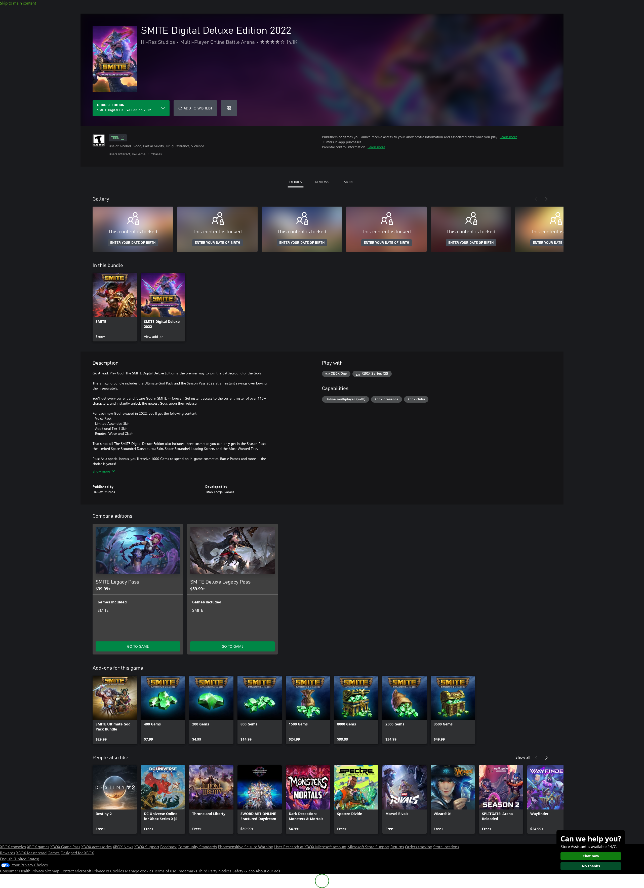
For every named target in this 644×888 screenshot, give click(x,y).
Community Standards (197, 846)
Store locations (446, 846)
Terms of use (165, 870)
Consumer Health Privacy (22, 870)
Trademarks (187, 870)
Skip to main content (18, 3)
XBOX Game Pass (65, 846)
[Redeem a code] (229, 108)
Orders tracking (418, 846)
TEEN (115, 138)
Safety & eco (243, 870)
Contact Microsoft (75, 870)
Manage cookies (139, 870)
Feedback (168, 846)
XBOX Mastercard (31, 852)
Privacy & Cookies (108, 870)
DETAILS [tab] (295, 181)
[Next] (546, 199)
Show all (522, 757)
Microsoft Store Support (368, 846)
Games (54, 852)
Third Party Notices (214, 870)
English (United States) (19, 858)
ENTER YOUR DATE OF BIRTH (133, 243)
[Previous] (536, 199)
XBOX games (38, 846)
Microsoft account (330, 846)
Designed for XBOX (77, 852)
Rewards (7, 852)
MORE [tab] (348, 181)
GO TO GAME (138, 646)
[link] (115, 307)
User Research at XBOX (294, 846)
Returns (397, 846)
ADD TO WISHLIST (198, 108)
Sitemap (52, 870)
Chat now (591, 856)
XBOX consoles (13, 846)
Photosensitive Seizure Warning (245, 846)
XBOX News (123, 846)
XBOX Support (146, 846)
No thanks (591, 866)
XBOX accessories (96, 846)
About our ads (268, 870)
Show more (101, 471)
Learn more (508, 136)
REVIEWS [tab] (322, 181)
